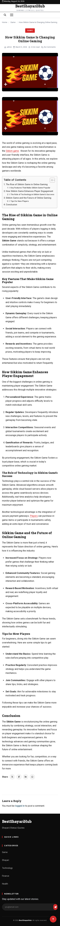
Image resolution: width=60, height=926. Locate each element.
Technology (7, 868)
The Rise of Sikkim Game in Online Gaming (27, 184)
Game (12, 22)
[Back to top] (53, 919)
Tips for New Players (19, 201)
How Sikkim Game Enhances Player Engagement (29, 191)
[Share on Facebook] (19, 777)
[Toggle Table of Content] (51, 180)
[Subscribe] (55, 907)
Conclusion (11, 204)
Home (4, 22)
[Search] (5, 15)
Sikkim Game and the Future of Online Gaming (28, 198)
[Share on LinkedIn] (25, 777)
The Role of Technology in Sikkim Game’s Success (32, 194)
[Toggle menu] (12, 15)
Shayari (5, 860)
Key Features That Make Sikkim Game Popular (30, 188)
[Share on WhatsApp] (32, 777)
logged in (20, 805)
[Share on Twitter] (12, 777)
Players (34, 516)
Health (5, 884)
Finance (5, 876)
